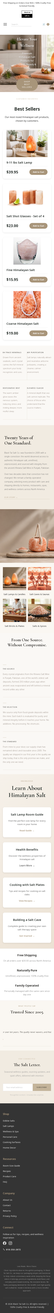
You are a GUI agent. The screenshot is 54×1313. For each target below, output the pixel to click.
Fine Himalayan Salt (20, 270)
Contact (7, 1205)
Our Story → (11, 497)
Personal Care (10, 1136)
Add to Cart (38, 172)
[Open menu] (5, 24)
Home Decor (9, 1147)
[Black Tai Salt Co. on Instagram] (10, 1243)
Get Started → (27, 935)
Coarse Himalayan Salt (22, 324)
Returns (7, 1210)
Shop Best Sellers (27, 84)
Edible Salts (9, 1120)
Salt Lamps (8, 1126)
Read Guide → (27, 830)
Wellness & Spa (10, 1131)
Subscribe (42, 1087)
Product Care (9, 1176)
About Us (7, 1199)
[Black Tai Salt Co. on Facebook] (4, 1243)
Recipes (7, 1171)
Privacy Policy (10, 1216)
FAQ (5, 1181)
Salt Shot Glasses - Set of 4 (25, 216)
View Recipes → (27, 900)
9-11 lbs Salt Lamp (19, 162)
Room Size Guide (11, 1165)
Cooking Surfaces (11, 1142)
